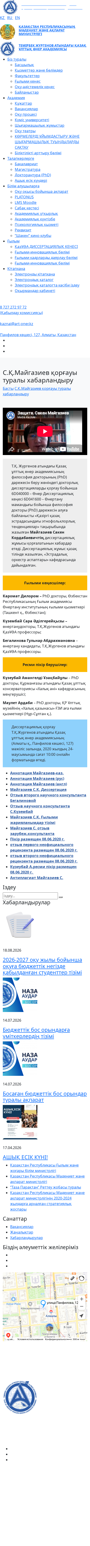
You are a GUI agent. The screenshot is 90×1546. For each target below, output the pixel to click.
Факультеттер (27, 75)
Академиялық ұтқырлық (36, 213)
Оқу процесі (26, 114)
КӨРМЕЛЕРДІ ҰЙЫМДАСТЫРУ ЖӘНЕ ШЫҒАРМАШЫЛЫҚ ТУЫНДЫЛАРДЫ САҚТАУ (47, 142)
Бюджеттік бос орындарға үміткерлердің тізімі (36, 1033)
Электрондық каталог (34, 279)
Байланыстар (27, 92)
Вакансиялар (26, 108)
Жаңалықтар (21, 1232)
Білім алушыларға (23, 185)
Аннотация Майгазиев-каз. (37, 773)
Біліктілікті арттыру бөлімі (38, 152)
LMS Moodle (25, 202)
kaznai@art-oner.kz (16, 323)
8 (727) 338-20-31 (17, 1377)
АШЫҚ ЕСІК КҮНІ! (25, 1157)
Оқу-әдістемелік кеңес (35, 86)
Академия (16, 97)
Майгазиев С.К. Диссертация (38, 789)
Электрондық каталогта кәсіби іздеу (47, 285)
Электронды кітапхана (35, 274)
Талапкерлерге (20, 158)
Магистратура (27, 169)
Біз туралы (16, 59)
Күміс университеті (32, 119)
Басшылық (24, 64)
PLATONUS (24, 197)
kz (2, 17)
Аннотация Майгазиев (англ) (38, 784)
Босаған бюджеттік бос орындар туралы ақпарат (45, 1097)
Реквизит (23, 230)
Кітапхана (16, 268)
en (17, 17)
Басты (8, 388)
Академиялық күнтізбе (35, 219)
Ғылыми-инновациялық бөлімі (42, 252)
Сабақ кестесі (27, 208)
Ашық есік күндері (31, 180)
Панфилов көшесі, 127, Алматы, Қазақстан (38, 334)
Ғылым (13, 241)
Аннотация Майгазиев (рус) (37, 778)
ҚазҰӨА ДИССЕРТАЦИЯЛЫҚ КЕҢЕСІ (46, 246)
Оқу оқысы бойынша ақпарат (41, 191)
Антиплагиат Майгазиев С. (36, 877)
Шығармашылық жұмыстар (39, 125)
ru (10, 17)
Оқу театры (25, 130)
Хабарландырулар (26, 1237)
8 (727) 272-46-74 (17, 1362)
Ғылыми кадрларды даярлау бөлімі (46, 257)
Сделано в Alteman (45, 1543)
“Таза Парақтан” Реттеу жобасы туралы (45, 1187)
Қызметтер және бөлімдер (39, 70)
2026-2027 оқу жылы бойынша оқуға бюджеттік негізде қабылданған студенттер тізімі (42, 966)
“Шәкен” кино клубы (33, 235)
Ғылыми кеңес (28, 81)
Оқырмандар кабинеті (35, 290)
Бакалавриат (26, 163)
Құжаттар (23, 103)
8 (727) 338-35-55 (17, 1508)
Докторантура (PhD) (33, 174)
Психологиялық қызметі (36, 224)
